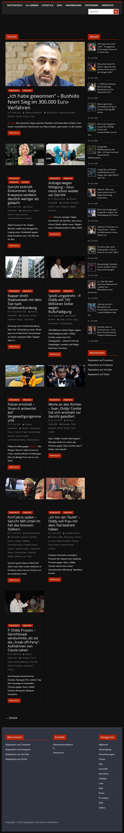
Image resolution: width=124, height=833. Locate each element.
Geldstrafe (74, 203)
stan (24, 556)
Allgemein (32, 5)
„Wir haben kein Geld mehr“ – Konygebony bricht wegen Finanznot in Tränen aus (107, 48)
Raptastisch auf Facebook (100, 360)
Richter (67, 428)
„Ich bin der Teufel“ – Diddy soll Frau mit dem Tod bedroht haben (64, 523)
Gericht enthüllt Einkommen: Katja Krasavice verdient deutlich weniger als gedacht (23, 194)
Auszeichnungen (107, 754)
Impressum (58, 752)
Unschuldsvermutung (16, 440)
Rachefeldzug (34, 432)
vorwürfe (51, 549)
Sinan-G (11, 436)
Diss (59, 5)
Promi (101, 793)
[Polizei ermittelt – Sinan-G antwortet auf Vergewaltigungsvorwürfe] (24, 367)
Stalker (10, 556)
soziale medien (22, 436)
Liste (101, 783)
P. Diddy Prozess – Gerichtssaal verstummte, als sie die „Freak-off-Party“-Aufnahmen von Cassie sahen (24, 640)
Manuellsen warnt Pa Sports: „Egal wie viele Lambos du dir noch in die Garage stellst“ (106, 68)
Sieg (32, 116)
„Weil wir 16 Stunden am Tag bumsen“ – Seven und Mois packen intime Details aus (107, 231)
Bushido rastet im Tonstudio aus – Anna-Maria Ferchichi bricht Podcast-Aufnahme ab (106, 331)
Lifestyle (47, 5)
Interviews (91, 5)
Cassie (54, 537)
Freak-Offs (33, 662)
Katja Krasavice (21, 215)
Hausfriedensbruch (15, 545)
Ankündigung (73, 5)
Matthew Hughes (22, 549)
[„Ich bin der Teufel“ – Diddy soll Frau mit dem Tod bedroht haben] (65, 479)
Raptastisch (14, 5)
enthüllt (36, 211)
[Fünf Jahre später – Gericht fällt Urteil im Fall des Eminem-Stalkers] (24, 479)
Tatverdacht (29, 320)
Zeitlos (102, 807)
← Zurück (11, 717)
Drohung (25, 316)
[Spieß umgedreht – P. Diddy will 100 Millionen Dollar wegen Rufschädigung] (65, 258)
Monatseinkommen (15, 218)
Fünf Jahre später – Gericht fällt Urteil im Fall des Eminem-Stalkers (24, 523)
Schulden (52, 210)
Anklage (65, 203)
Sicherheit (32, 552)
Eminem (24, 537)
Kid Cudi (51, 541)
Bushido (11, 116)
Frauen (11, 432)
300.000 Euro (52, 113)
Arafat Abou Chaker (67, 113)
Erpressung (68, 537)
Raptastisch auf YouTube (100, 369)
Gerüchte (108, 5)
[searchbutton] (116, 11)
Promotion (104, 798)
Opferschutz (35, 549)
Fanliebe (33, 537)
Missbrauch (28, 666)
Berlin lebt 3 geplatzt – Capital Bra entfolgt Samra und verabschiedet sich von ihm (102, 129)
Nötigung (65, 207)
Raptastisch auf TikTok (98, 374)
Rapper (73, 207)
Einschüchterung (21, 662)
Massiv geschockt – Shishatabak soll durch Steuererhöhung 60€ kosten (106, 108)
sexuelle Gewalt (66, 545)
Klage (75, 320)
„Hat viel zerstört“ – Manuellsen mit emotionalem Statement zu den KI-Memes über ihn (103, 309)
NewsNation (53, 323)
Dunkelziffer (15, 537)
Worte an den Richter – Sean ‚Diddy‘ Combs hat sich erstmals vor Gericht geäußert (64, 410)
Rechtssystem (21, 552)
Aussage (66, 424)
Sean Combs (53, 545)
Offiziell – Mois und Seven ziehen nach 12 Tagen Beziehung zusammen (106, 193)
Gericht (19, 116)
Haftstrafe (12, 320)
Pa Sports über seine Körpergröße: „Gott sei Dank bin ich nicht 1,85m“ (108, 250)
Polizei (25, 432)
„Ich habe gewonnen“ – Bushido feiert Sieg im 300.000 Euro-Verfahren (43, 102)
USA (101, 803)
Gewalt (18, 541)
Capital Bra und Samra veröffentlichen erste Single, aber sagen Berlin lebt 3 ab (107, 173)
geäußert (52, 428)
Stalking (18, 556)
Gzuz (57, 207)
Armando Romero (32, 533)
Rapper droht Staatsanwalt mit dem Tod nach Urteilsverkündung (24, 301)
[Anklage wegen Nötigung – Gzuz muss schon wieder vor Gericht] (65, 145)
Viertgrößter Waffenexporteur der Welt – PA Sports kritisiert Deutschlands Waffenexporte (103, 152)
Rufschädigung (66, 323)
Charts (102, 759)
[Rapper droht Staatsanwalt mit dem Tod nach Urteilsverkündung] (24, 258)
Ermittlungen (35, 428)
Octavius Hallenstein (33, 113)
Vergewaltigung (32, 440)
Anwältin (25, 428)
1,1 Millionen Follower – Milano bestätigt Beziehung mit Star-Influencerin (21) (107, 88)
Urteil (29, 556)
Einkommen (27, 211)
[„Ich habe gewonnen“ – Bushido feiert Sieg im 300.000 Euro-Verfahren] (45, 43)
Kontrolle (18, 666)
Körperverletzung (64, 541)
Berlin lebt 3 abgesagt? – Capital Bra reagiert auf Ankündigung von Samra (107, 212)
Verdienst (28, 218)
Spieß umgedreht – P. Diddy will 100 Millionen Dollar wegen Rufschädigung (64, 303)
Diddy (62, 320)
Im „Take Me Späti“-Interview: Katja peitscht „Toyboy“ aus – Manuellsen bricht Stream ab (102, 287)
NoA (101, 788)
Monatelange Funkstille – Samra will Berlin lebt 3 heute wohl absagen (107, 267)
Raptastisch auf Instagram (100, 365)
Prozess (26, 116)
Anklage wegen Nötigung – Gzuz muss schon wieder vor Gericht (63, 188)
